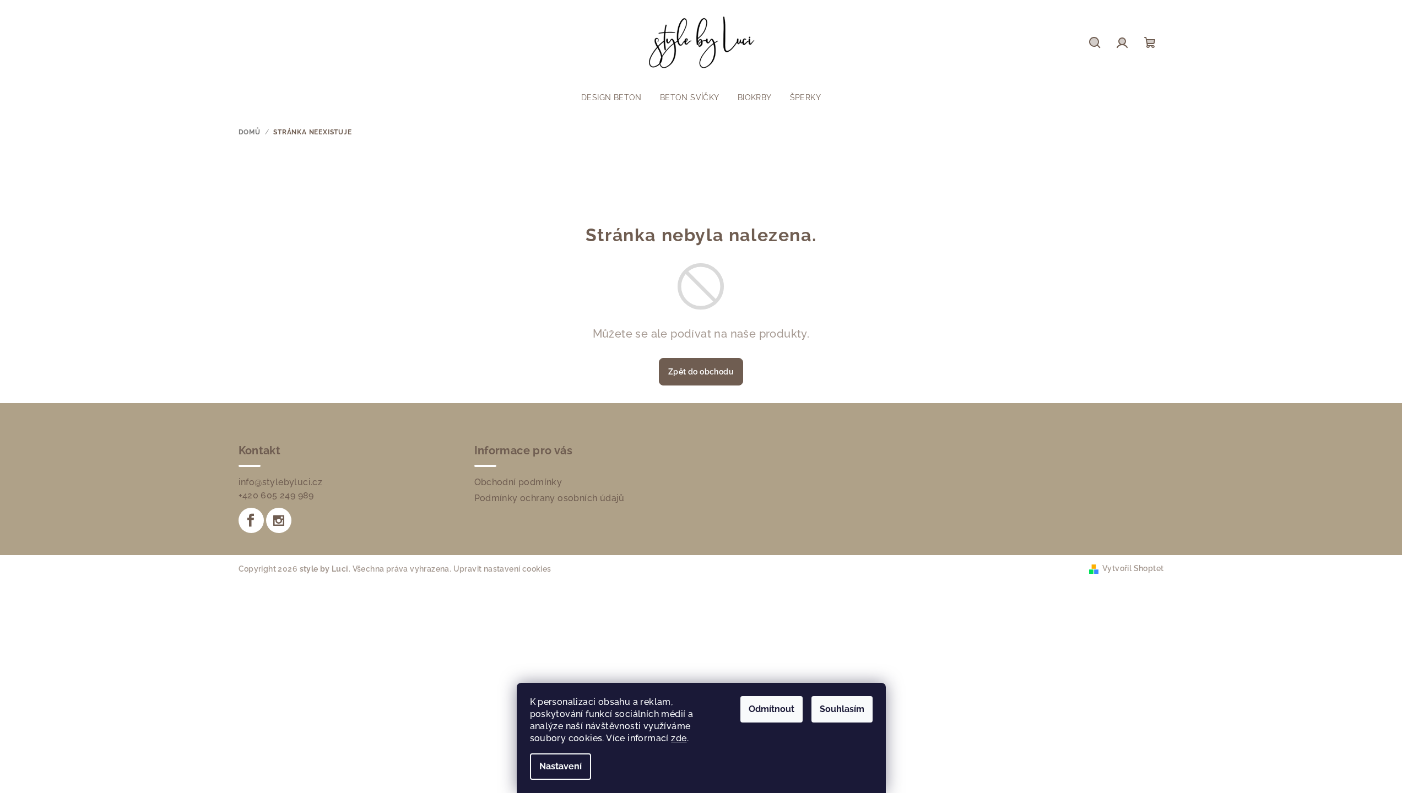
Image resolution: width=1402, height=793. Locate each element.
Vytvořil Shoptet (1132, 568)
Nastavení (560, 766)
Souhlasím (842, 709)
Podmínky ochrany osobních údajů (549, 498)
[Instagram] (278, 520)
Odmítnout (771, 709)
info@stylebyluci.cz (281, 482)
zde (678, 738)
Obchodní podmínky (518, 482)
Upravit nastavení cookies (502, 568)
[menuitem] (611, 97)
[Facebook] (251, 520)
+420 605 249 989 (276, 495)
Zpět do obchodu (701, 371)
